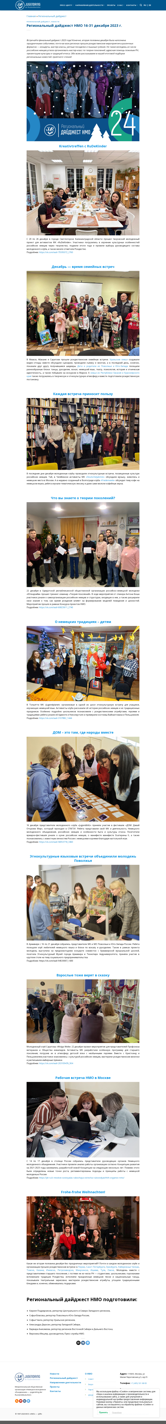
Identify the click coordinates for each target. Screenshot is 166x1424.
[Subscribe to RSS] (17, 1401)
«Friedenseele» (108, 480)
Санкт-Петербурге (95, 1266)
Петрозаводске (65, 1270)
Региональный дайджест (52, 16)
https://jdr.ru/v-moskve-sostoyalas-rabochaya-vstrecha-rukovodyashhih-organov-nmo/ (81, 1177)
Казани (40, 1270)
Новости (55, 22)
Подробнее (117, 1413)
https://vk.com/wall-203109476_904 (56, 1063)
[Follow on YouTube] (20, 1401)
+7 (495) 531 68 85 (139, 1383)
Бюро (90, 1384)
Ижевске (50, 1270)
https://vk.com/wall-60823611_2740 (56, 607)
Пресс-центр (66, 5)
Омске (111, 1270)
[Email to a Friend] (78, 1343)
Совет (91, 1379)
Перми (81, 1266)
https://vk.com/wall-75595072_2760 (56, 252)
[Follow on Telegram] (28, 1401)
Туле (103, 1270)
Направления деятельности (89, 5)
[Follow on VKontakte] (24, 1401)
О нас (120, 5)
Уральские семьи (119, 359)
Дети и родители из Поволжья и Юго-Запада (102, 366)
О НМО (88, 1373)
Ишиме (94, 1270)
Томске (30, 1270)
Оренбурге (111, 1266)
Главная (31, 16)
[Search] (141, 5)
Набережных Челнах (128, 1266)
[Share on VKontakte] (83, 1343)
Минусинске (82, 1270)
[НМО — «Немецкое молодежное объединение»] (28, 5)
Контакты (131, 5)
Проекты (111, 5)
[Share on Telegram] (88, 1343)
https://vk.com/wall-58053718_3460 (56, 841)
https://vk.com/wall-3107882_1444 (55, 718)
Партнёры (92, 1389)
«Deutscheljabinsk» (95, 476)
